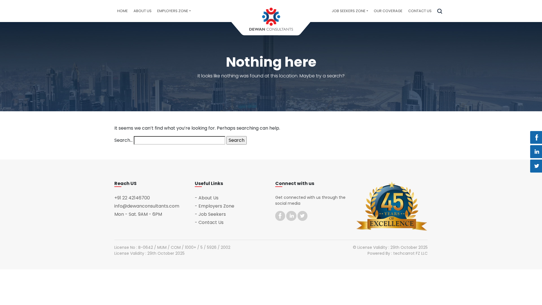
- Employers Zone (214, 206)
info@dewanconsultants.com (146, 206)
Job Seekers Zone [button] (349, 11)
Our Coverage (388, 11)
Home (122, 11)
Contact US (420, 11)
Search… (123, 140)
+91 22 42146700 (132, 198)
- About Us (206, 198)
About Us (143, 11)
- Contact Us (209, 222)
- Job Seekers (210, 214)
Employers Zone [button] (172, 11)
